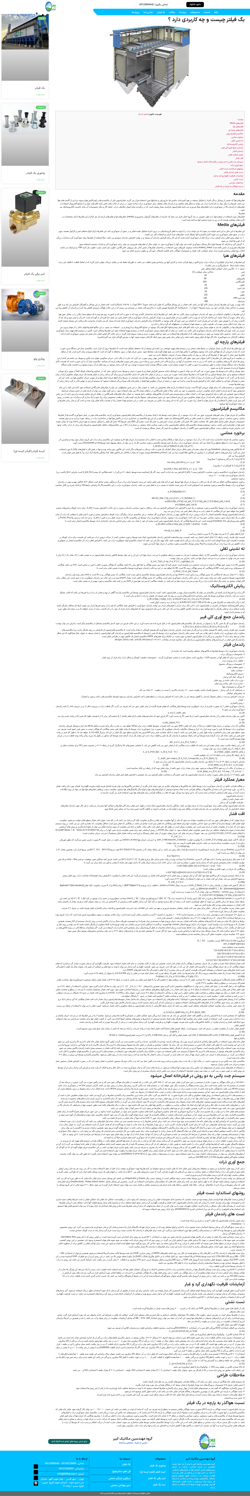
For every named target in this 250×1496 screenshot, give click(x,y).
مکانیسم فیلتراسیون (234, 133)
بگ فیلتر (161, 12)
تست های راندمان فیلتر (233, 172)
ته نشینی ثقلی (237, 140)
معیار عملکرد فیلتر (235, 154)
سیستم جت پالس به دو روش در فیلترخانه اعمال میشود (220, 161)
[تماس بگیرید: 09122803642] (171, 4)
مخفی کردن (143, 114)
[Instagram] (40, 13)
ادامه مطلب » (40, 95)
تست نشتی (238, 179)
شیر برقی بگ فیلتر (34, 274)
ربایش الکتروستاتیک (235, 144)
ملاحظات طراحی (236, 182)
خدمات (206, 12)
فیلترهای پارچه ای (235, 130)
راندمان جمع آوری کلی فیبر (232, 147)
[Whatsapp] (44, 13)
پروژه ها (135, 12)
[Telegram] (36, 1472)
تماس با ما (148, 12)
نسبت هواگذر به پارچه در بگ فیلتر (229, 186)
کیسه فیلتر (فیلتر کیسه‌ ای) (29, 451)
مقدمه (240, 119)
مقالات (172, 12)
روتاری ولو (39, 359)
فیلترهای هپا (238, 126)
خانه (216, 12)
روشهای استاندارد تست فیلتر (231, 168)
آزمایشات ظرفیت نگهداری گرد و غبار (228, 175)
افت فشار (239, 158)
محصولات (195, 12)
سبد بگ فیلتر (159, 1484)
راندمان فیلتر (238, 151)
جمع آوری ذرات (237, 165)
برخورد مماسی (237, 137)
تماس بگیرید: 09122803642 (153, 4)
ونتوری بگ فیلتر (35, 173)
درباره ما (182, 12)
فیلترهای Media (236, 123)
